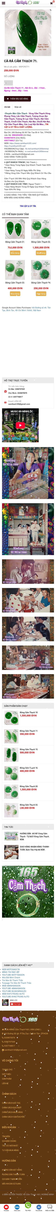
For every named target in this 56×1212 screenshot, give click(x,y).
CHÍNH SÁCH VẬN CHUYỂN (13, 1117)
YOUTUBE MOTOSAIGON (13, 974)
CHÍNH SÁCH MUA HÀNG (12, 1112)
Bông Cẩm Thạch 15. (29, 749)
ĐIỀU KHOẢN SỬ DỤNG (11, 1184)
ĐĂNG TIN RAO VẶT (11, 972)
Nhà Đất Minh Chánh (11, 977)
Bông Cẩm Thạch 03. (15, 282)
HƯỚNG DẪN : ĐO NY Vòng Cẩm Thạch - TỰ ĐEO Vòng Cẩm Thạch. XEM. (34, 836)
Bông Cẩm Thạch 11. (29, 731)
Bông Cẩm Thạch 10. (29, 712)
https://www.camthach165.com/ (23, 143)
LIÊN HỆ (5, 1083)
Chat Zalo (17, 1210)
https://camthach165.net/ (15, 146)
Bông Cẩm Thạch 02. (41, 242)
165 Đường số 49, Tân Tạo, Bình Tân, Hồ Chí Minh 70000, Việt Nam (26, 309)
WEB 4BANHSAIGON (11, 985)
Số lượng (9, 76)
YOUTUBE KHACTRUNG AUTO (15, 996)
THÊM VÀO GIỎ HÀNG (19, 99)
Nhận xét (18, 107)
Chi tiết (7, 107)
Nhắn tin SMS (49, 1210)
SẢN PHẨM (6, 1079)
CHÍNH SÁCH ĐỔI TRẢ (11, 1103)
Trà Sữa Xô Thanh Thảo (12, 980)
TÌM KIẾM (6, 1136)
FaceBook (39, 1210)
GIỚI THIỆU (6, 1074)
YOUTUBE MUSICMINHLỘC (14, 991)
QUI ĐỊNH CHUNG (9, 1141)
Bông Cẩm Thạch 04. (41, 282)
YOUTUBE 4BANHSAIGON (13, 988)
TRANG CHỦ (7, 1070)
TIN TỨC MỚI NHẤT (10, 1146)
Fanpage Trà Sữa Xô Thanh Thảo (16, 983)
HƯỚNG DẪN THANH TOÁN (13, 1174)
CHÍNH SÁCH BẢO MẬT (11, 1108)
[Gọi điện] (28, 1206)
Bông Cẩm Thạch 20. (29, 786)
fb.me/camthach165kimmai (37, 149)
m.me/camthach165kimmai (36, 151)
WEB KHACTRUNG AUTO (13, 993)
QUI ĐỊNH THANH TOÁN (12, 1179)
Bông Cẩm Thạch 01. (15, 242)
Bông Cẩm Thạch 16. (29, 768)
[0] (51, 3)
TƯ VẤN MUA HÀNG (10, 1150)
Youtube (6, 1210)
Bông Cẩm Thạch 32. (29, 805)
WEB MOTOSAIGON (11, 969)
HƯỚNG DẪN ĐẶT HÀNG (12, 1170)
